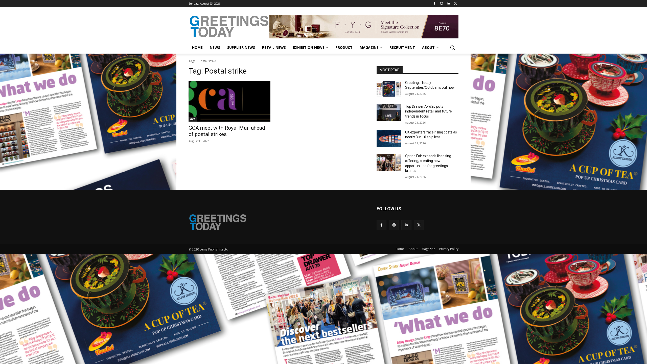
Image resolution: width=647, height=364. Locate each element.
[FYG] (363, 26)
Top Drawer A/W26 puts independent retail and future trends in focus (428, 111)
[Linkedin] (448, 4)
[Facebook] (434, 4)
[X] (455, 4)
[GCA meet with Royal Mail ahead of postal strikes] (229, 101)
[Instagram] (442, 4)
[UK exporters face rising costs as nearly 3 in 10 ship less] (389, 138)
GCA (192, 119)
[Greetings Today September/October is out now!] (389, 89)
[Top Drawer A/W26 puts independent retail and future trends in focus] (389, 112)
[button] (452, 47)
